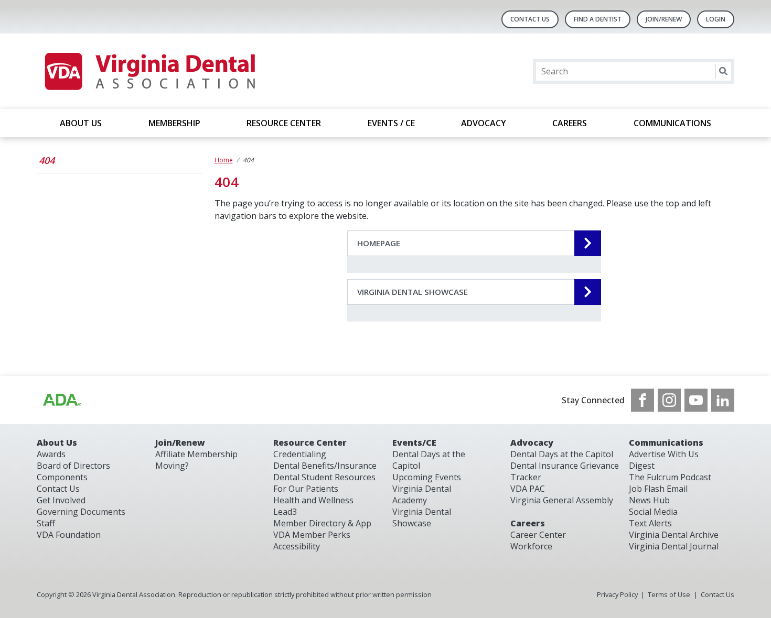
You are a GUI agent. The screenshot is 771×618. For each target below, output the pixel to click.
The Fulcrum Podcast (670, 477)
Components (62, 477)
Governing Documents (81, 511)
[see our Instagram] (669, 400)
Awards (51, 454)
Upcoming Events (426, 477)
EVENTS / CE (391, 123)
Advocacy (531, 442)
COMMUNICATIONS (672, 123)
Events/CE (414, 442)
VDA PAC (527, 488)
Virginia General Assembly (561, 500)
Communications (666, 442)
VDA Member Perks (311, 534)
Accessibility (296, 546)
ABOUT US (81, 123)
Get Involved (61, 500)
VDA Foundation (69, 534)
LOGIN (715, 19)
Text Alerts (650, 523)
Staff (46, 523)
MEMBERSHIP (174, 123)
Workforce (531, 546)
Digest (642, 465)
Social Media (653, 511)
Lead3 (285, 511)
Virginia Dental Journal (674, 546)
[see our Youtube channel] (696, 400)
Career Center (538, 534)
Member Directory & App (322, 523)
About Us (57, 442)
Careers (527, 523)
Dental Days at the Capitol (561, 454)
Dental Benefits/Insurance (325, 465)
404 (47, 160)
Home (224, 160)
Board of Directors (73, 465)
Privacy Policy (617, 594)
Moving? (172, 465)
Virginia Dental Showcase (421, 517)
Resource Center (310, 442)
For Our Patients (305, 488)
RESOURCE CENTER (284, 123)
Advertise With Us (664, 454)
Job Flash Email (658, 488)
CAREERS (569, 123)
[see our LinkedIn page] (722, 400)
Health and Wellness (313, 500)
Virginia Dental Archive (674, 534)
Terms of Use (669, 594)
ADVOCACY (483, 123)
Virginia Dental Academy (421, 494)
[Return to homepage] (149, 71)
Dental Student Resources (324, 477)
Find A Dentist (598, 19)
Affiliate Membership (196, 454)
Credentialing (299, 454)
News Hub (649, 500)
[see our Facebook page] (642, 400)
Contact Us (530, 19)
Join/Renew (664, 19)
